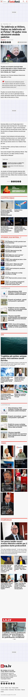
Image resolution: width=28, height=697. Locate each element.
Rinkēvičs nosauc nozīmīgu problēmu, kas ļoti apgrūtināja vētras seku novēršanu (17, 309)
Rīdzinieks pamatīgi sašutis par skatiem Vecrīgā (20, 395)
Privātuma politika (15, 687)
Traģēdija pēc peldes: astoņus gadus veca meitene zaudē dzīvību (14, 358)
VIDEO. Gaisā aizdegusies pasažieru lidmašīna (15, 269)
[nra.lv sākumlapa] (4, 1)
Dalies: (8, 181)
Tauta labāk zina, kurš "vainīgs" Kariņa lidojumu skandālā (14, 255)
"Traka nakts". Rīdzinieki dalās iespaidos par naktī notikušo (14, 264)
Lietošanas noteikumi (5, 689)
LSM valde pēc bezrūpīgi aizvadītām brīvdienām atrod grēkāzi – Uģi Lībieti (20, 567)
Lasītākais (5, 288)
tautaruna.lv (3, 39)
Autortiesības (11, 689)
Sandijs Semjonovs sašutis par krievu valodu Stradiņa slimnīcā (19, 379)
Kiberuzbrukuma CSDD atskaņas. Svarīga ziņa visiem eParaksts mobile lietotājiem (17, 293)
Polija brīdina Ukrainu (18, 210)
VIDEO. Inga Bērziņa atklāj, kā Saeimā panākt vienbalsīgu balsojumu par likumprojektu (20, 586)
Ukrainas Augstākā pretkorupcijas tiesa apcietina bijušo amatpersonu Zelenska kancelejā (6, 212)
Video (3, 443)
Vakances (23, 689)
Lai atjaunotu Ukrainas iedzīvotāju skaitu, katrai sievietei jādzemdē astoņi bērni (7, 229)
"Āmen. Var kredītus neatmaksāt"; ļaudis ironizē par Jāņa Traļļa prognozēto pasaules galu (15, 283)
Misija (10, 687)
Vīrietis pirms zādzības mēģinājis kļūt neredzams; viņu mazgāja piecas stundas (20, 229)
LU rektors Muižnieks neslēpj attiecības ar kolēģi (13, 273)
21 (20, 381)
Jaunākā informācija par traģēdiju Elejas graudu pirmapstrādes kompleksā (15, 163)
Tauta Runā (5, 24)
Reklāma (6, 687)
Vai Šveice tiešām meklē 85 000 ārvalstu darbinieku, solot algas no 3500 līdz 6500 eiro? (7, 396)
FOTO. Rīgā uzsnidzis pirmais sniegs (15, 278)
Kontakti (2, 691)
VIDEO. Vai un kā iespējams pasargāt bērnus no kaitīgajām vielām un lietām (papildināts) (17, 325)
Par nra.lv (2, 687)
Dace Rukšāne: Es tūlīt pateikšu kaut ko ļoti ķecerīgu (15, 242)
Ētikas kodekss (17, 689)
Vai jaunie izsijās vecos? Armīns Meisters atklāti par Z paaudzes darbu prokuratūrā (14, 543)
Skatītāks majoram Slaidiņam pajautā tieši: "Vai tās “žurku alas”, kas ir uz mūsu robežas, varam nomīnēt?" (6, 568)
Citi (10, 24)
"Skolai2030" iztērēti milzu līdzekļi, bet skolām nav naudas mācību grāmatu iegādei (7, 586)
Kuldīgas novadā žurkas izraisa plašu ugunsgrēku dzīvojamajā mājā (16, 246)
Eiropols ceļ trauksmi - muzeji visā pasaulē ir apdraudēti (17, 300)
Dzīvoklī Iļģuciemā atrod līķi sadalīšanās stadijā (13, 251)
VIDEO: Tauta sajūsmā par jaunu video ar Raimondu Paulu (15, 260)
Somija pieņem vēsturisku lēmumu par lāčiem (15, 166)
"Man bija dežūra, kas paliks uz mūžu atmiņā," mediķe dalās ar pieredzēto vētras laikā (7, 380)
